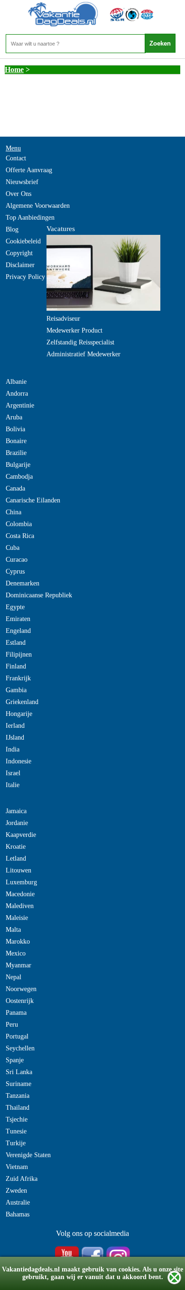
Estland (16, 642)
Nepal (13, 977)
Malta (13, 929)
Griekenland (22, 701)
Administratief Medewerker (83, 354)
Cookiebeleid (23, 241)
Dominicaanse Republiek (39, 595)
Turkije (16, 1143)
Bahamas (17, 1214)
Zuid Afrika (21, 1178)
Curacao (17, 559)
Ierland (15, 725)
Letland (16, 858)
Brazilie (16, 452)
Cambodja (19, 476)
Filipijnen (19, 654)
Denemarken (22, 583)
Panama (16, 1012)
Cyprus (15, 571)
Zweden (16, 1190)
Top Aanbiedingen (30, 217)
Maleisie (17, 917)
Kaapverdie (21, 834)
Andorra (17, 393)
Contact (16, 158)
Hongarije (19, 713)
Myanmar (18, 965)
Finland (16, 666)
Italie (12, 785)
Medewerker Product (74, 330)
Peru (12, 1024)
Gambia (16, 690)
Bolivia (15, 429)
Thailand (17, 1107)
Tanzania (17, 1095)
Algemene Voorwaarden (38, 205)
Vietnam (17, 1166)
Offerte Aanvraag (29, 170)
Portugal (17, 1036)
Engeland (18, 630)
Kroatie (16, 846)
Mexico (16, 953)
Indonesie (18, 761)
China (13, 512)
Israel (13, 773)
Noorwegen (21, 989)
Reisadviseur (63, 318)
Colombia (19, 524)
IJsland (15, 737)
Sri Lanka (19, 1072)
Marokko (18, 941)
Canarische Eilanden (33, 500)
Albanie (16, 381)
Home (14, 69)
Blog (12, 229)
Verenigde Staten (28, 1155)
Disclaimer (20, 265)
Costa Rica (20, 535)
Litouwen (18, 870)
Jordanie (17, 822)
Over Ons (18, 193)
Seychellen (20, 1048)
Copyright (19, 253)
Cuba (12, 547)
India (12, 749)
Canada (15, 488)
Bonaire (16, 441)
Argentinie (20, 405)
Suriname (18, 1083)
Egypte (15, 607)
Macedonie (20, 894)
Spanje (15, 1060)
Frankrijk (18, 678)
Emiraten (18, 618)
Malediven (20, 905)
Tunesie (16, 1131)
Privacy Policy (25, 276)
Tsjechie (17, 1119)
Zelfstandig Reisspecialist (80, 342)
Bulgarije (18, 464)
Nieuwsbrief (22, 182)
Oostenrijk (20, 1000)
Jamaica (16, 811)
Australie (18, 1202)
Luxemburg (21, 882)
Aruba (14, 417)
